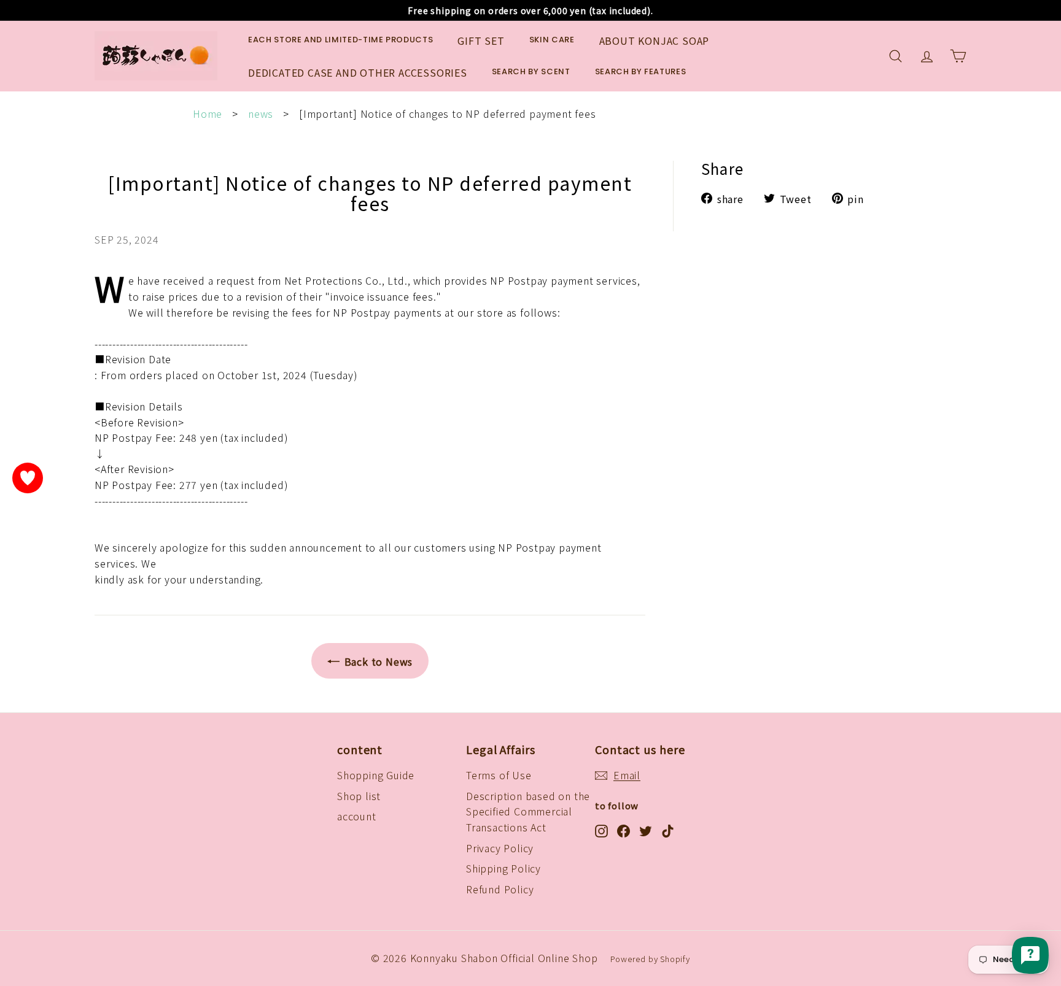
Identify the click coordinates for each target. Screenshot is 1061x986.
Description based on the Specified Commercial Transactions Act (528, 811)
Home (207, 113)
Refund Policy (500, 889)
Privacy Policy (500, 848)
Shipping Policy (503, 868)
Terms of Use (499, 775)
